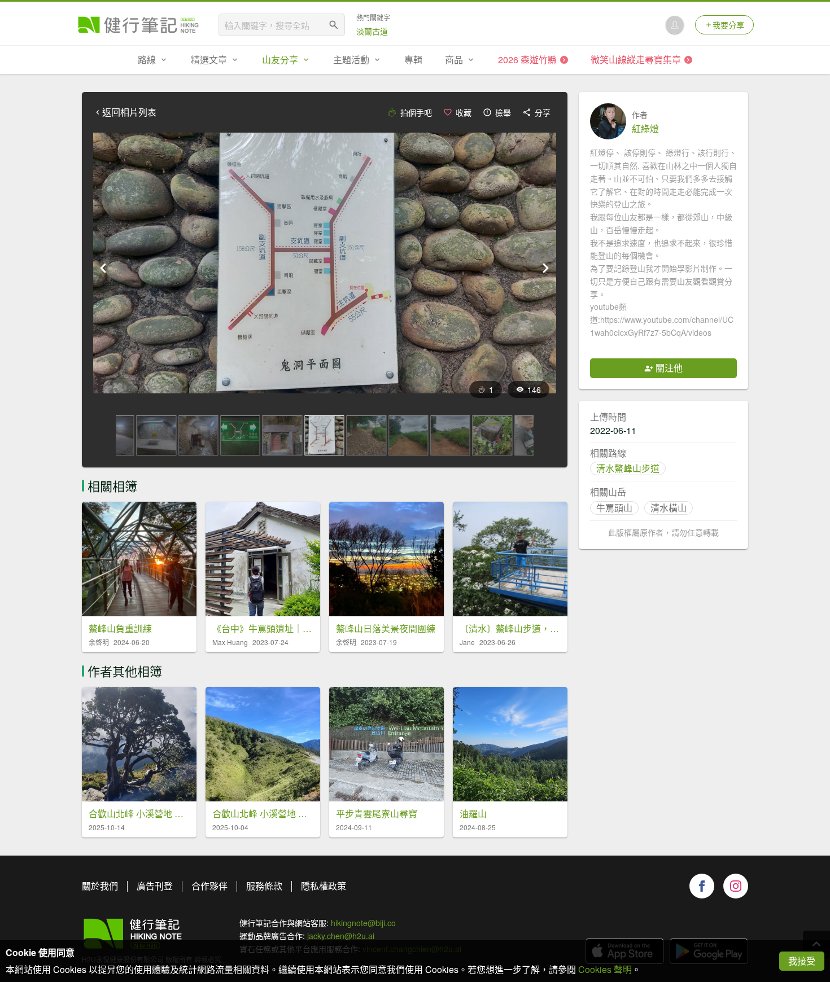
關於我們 (100, 885)
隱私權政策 (323, 885)
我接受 (801, 960)
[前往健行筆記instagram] (735, 886)
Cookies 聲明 (605, 969)
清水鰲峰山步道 (627, 468)
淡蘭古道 (372, 31)
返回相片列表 (129, 112)
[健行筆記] (138, 25)
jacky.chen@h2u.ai (340, 935)
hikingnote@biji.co (363, 922)
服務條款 (264, 885)
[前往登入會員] (675, 25)
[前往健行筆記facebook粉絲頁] (701, 886)
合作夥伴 (209, 885)
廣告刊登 (155, 885)
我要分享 (728, 24)
